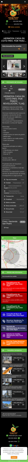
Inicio (4, 31)
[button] (4, 66)
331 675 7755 (18, 24)
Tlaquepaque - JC (17, 31)
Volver (24, 32)
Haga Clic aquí (6, 415)
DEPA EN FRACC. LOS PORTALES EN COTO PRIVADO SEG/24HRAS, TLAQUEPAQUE (13, 399)
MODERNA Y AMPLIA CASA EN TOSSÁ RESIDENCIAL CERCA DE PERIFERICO (12, 365)
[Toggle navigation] (25, 2)
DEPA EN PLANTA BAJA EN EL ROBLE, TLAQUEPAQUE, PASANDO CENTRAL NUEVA (12, 388)
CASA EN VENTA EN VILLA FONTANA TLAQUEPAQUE (12, 354)
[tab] (8, 56)
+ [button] (3, 242)
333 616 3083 (17, 21)
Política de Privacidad (13, 453)
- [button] (3, 244)
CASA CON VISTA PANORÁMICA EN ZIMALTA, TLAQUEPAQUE (11, 376)
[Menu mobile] (2, 2)
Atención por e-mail (15, 435)
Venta (9, 31)
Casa (24, 31)
